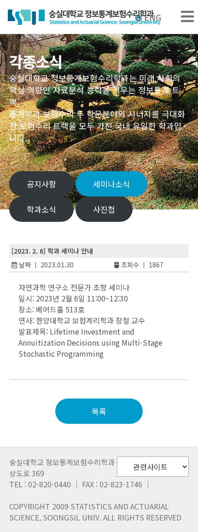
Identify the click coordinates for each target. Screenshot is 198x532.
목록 (99, 411)
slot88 (36, 364)
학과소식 (41, 209)
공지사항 (41, 184)
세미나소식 (111, 184)
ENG (152, 17)
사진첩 (104, 209)
